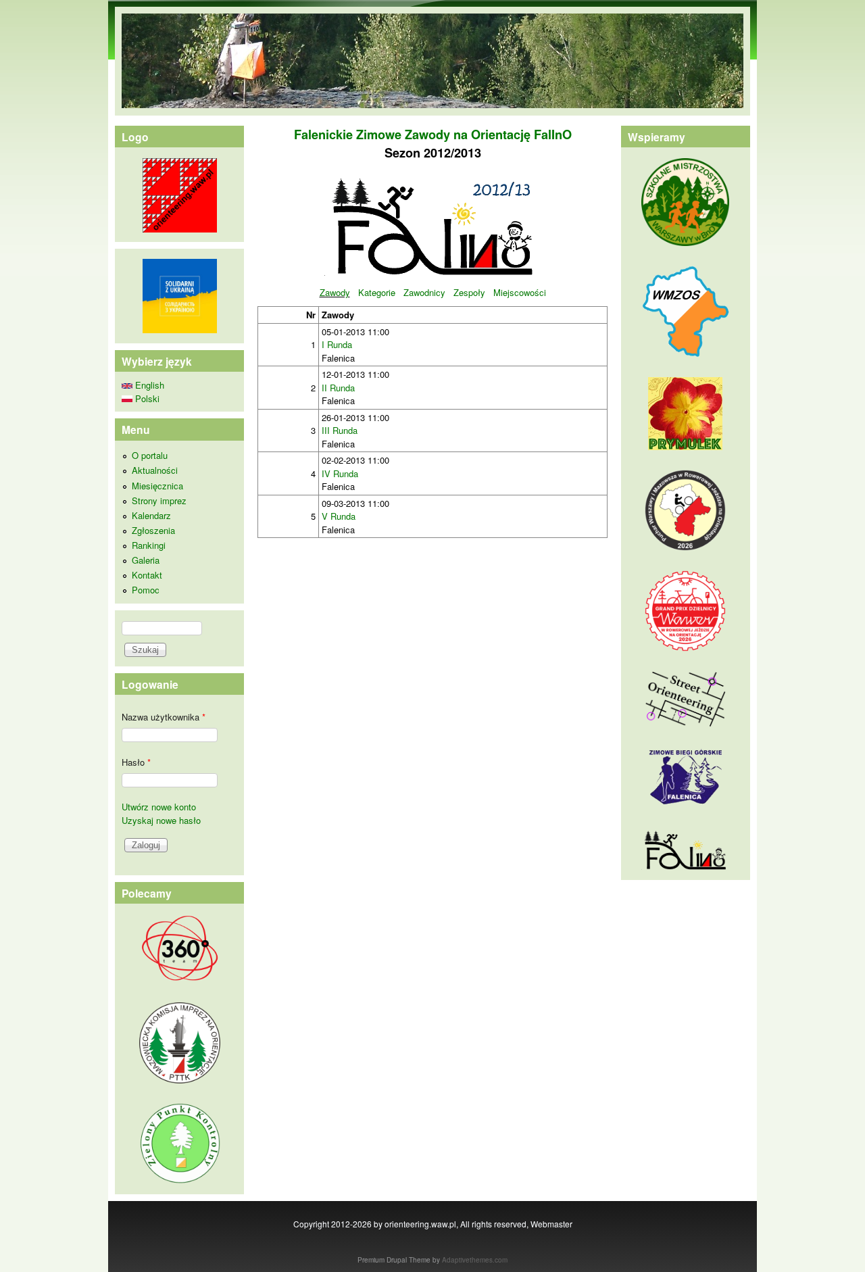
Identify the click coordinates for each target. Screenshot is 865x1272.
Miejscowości (519, 292)
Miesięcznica (157, 485)
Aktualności (155, 470)
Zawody (335, 292)
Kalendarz (151, 515)
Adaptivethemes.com (475, 1260)
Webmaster (551, 1223)
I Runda (337, 344)
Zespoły (469, 292)
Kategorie (376, 292)
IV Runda (340, 473)
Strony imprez (159, 500)
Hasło (136, 762)
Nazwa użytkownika (163, 716)
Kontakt (147, 574)
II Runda (338, 387)
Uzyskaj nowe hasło (161, 820)
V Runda (338, 516)
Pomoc (145, 589)
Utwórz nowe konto (159, 806)
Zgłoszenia (153, 530)
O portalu (150, 455)
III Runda (339, 430)
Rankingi (149, 545)
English (148, 384)
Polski (145, 398)
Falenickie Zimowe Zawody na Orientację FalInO (433, 134)
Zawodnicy (424, 292)
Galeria (145, 560)
